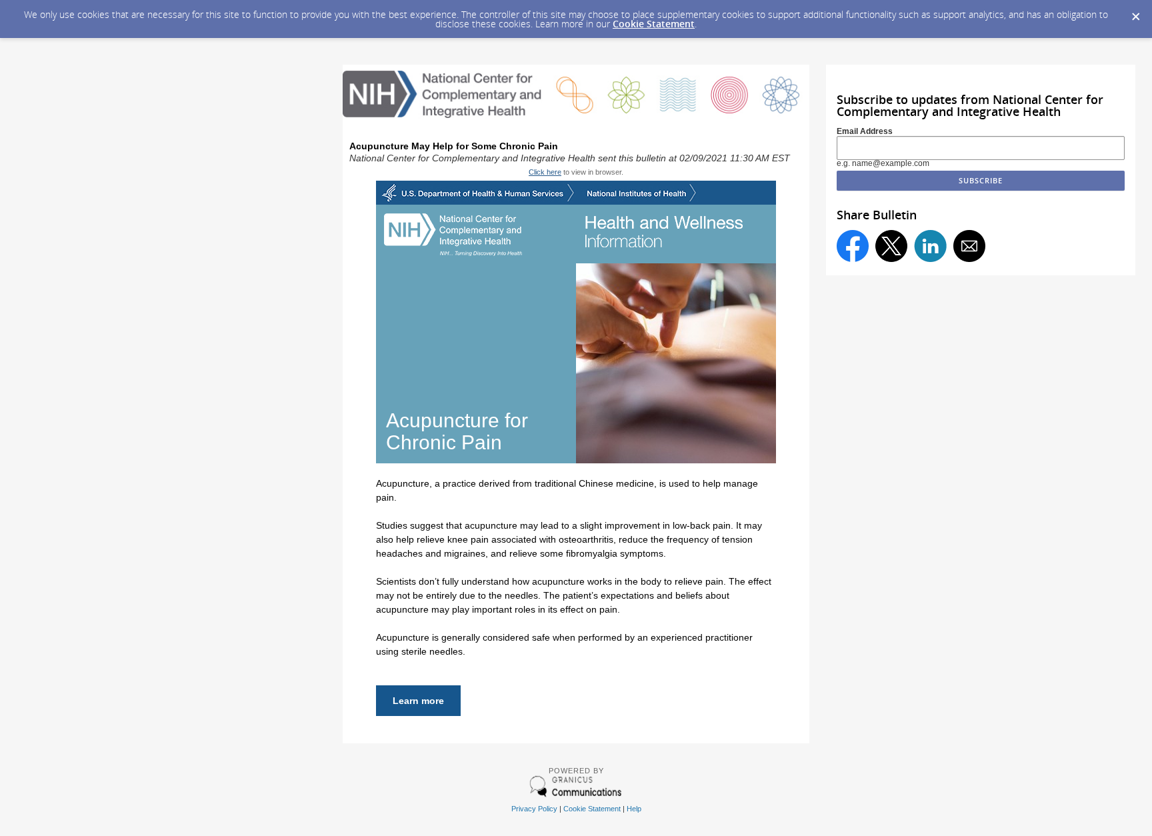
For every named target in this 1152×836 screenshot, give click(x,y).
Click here (545, 172)
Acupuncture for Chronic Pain (457, 431)
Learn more (418, 700)
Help (634, 809)
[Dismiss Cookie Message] (1135, 12)
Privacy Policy (534, 809)
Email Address (865, 131)
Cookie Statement (654, 23)
